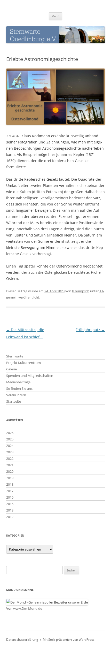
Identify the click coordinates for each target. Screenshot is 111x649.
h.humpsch (80, 291)
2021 (9, 465)
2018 (9, 484)
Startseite (13, 401)
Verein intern (16, 395)
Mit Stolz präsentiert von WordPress (68, 639)
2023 (9, 452)
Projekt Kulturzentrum (23, 362)
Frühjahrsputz (90, 329)
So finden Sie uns (19, 388)
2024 (9, 445)
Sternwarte (14, 356)
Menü (55, 16)
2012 (9, 516)
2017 (9, 490)
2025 (9, 439)
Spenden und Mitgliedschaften (29, 375)
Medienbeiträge (18, 382)
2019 (9, 478)
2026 (9, 432)
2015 (9, 503)
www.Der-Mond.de (27, 608)
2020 (9, 471)
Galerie (11, 369)
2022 (9, 458)
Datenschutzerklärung (22, 639)
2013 (9, 510)
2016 (9, 497)
